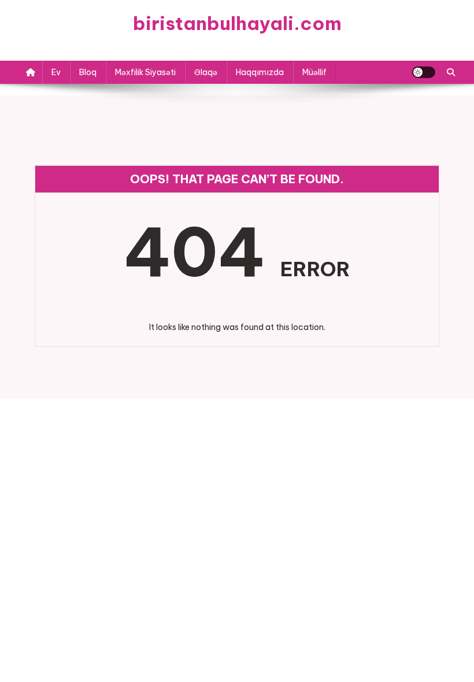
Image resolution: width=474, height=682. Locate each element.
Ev (56, 72)
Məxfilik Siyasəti (145, 72)
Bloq (88, 72)
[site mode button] (423, 72)
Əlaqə (205, 72)
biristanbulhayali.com (237, 23)
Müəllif (314, 72)
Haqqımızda (260, 72)
